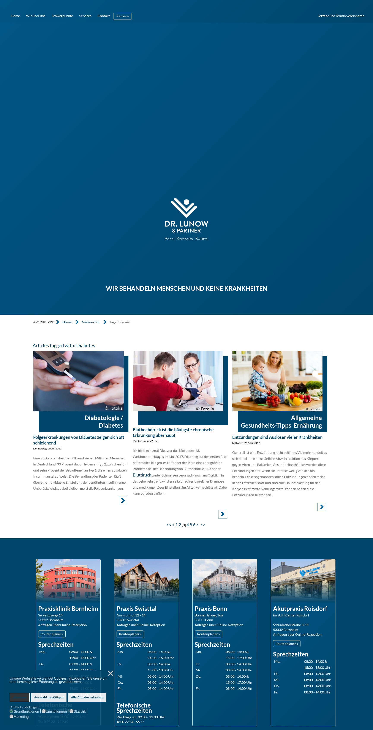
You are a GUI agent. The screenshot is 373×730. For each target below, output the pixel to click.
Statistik (80, 711)
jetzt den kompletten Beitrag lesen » (123, 500)
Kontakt (104, 16)
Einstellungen (56, 711)
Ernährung (308, 425)
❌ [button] (110, 673)
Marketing (21, 717)
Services (85, 16)
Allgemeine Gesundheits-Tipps (281, 421)
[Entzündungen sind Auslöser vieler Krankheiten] (277, 381)
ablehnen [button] (20, 697)
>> (203, 524)
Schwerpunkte (62, 16)
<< (168, 524)
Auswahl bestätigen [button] (48, 697)
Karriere (122, 16)
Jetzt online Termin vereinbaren (341, 16)
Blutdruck (142, 474)
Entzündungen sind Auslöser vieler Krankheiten (277, 437)
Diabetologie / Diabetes (103, 421)
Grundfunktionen (26, 711)
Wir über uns (35, 16)
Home (15, 16)
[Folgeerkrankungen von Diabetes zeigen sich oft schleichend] (78, 381)
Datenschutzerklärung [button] (26, 686)
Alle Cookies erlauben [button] (87, 697)
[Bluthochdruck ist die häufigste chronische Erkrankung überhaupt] (178, 381)
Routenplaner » (52, 634)
